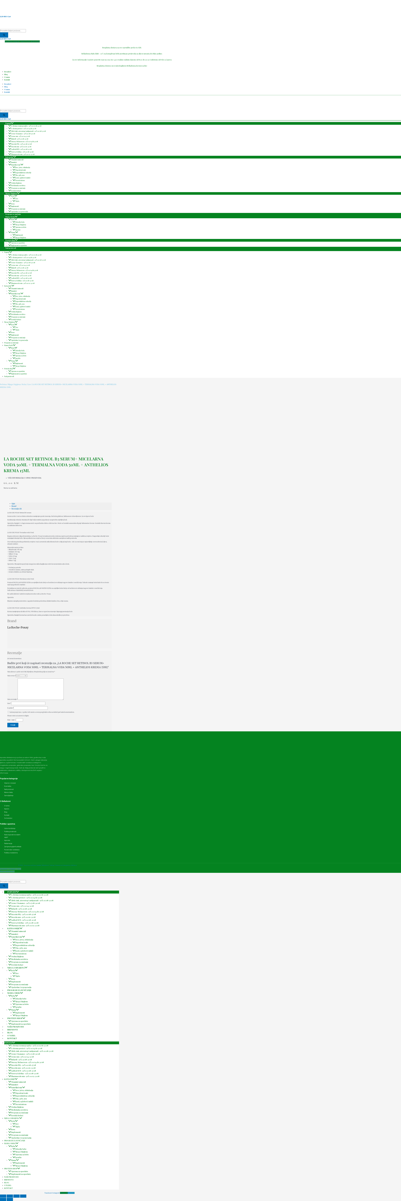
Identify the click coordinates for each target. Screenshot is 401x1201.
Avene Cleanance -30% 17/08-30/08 (23, 134)
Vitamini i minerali (17, 160)
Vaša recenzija (12, 699)
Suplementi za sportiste (19, 245)
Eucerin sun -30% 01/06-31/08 (21, 147)
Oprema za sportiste (18, 243)
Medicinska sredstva (18, 185)
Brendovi (7, 72)
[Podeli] (16, 1196)
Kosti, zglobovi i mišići (22, 178)
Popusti (8, 123)
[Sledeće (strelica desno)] (10, 1199)
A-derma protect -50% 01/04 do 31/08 (23, 129)
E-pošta (10, 708)
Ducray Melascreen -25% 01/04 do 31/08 (24, 142)
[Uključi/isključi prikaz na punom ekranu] (10, 1196)
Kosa (13, 204)
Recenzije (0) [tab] (16, 509)
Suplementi (15, 206)
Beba (13, 219)
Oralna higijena (16, 183)
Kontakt (7, 80)
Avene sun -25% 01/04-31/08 (20, 136)
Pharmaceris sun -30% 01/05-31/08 (22, 154)
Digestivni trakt (20, 170)
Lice (16, 199)
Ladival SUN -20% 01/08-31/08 (21, 149)
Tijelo (17, 201)
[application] (12, 123)
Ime (9, 703)
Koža (13, 196)
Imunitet (14, 162)
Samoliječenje (16, 165)
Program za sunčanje (18, 188)
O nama (7, 77)
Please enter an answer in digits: (18, 716)
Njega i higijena (11, 193)
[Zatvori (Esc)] (23, 1196)
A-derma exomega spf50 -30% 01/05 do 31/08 (26, 126)
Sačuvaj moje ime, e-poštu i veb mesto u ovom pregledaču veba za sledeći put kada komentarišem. (42, 712)
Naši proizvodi (10, 248)
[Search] (4, 35)
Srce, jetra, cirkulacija (22, 167)
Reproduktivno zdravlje (23, 173)
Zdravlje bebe (20, 222)
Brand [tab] (13, 506)
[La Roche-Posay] (15, 647)
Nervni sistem (20, 180)
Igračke (18, 230)
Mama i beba (10, 217)
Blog (6, 74)
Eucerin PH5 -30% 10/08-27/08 (21, 144)
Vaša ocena (11, 676)
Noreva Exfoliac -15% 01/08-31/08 (22, 152)
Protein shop (10, 240)
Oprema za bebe (20, 227)
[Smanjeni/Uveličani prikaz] (3, 1196)
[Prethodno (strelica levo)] (3, 1199)
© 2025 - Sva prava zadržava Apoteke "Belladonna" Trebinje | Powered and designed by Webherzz (47, 865)
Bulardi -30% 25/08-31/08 (19, 139)
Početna (3, 384)
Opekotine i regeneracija (19, 212)
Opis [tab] (13, 504)
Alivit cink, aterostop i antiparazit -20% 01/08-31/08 (28, 131)
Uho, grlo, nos (20, 175)
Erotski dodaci (16, 191)
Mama (13, 232)
